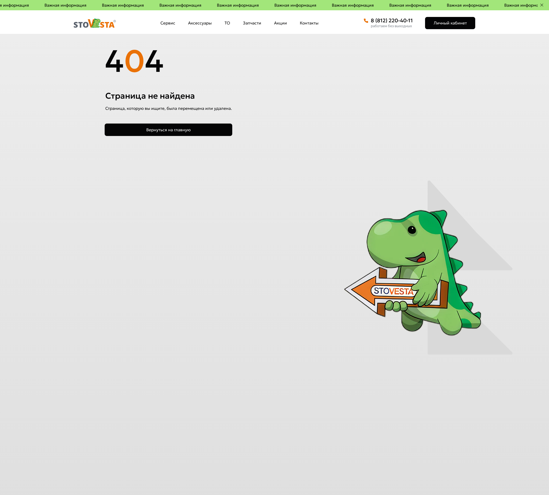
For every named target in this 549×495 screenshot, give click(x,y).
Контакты (309, 23)
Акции (280, 23)
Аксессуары (200, 23)
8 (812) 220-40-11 (392, 20)
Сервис (167, 23)
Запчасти (252, 23)
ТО (227, 23)
